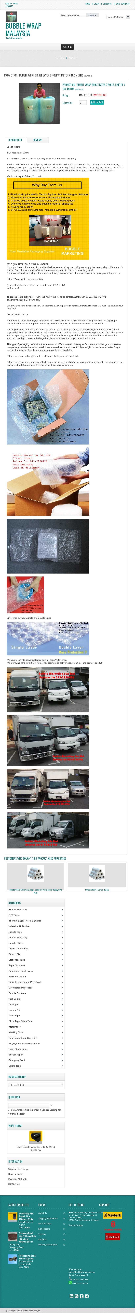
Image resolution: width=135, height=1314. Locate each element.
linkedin (69, 1296)
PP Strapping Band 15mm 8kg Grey (27, 1257)
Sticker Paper (18, 1054)
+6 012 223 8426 (80, 1279)
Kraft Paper (16, 1026)
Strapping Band (18, 1060)
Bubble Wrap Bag (20, 937)
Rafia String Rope (20, 1049)
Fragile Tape (17, 932)
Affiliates (42, 1239)
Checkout (107, 3)
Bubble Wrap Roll (19, 909)
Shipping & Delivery (18, 1169)
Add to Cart (97, 102)
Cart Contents (123, 3)
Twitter (79, 1296)
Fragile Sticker (18, 943)
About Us (42, 1213)
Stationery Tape (19, 959)
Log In (96, 3)
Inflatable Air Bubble (21, 926)
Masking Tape (18, 1032)
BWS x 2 (73, 58)
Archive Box (17, 999)
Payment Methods (17, 1179)
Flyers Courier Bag (20, 948)
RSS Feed (74, 1296)
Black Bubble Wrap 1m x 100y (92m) (36, 1147)
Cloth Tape (16, 1015)
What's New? (15, 1126)
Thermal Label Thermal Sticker (27, 920)
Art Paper (16, 1004)
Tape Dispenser (19, 965)
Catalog (60, 58)
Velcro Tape (15, 1065)
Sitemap (42, 1234)
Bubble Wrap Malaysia (23, 30)
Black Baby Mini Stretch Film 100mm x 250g (26, 1216)
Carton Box (17, 1010)
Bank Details (44, 1228)
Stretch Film (17, 954)
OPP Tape (16, 915)
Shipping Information (48, 1218)
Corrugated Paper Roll (22, 987)
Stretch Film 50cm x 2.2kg (97, 890)
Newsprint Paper (19, 976)
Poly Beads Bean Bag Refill (25, 1038)
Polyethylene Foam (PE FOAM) (27, 982)
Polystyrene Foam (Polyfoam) (26, 1043)
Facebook (84, 1296)
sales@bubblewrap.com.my (82, 1272)
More (27, 1227)
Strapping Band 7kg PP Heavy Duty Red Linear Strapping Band (27, 1237)
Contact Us (14, 1184)
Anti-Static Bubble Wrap (23, 971)
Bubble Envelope (19, 993)
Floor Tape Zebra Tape (22, 1021)
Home (87, 3)
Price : (66, 96)
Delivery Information (47, 1244)
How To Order (15, 1174)
